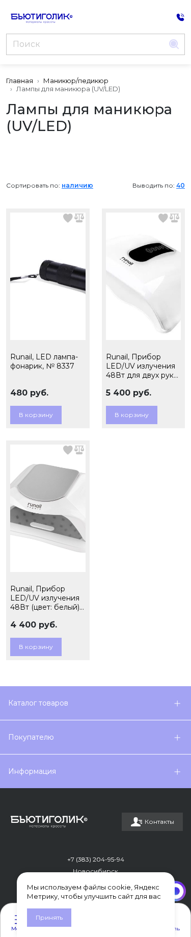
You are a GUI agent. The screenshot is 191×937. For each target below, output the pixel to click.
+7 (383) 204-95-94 (95, 859)
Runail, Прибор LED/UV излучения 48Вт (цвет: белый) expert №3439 (44, 598)
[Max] (176, 891)
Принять (49, 917)
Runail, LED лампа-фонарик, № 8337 (44, 361)
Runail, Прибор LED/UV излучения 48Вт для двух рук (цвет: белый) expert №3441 (142, 366)
